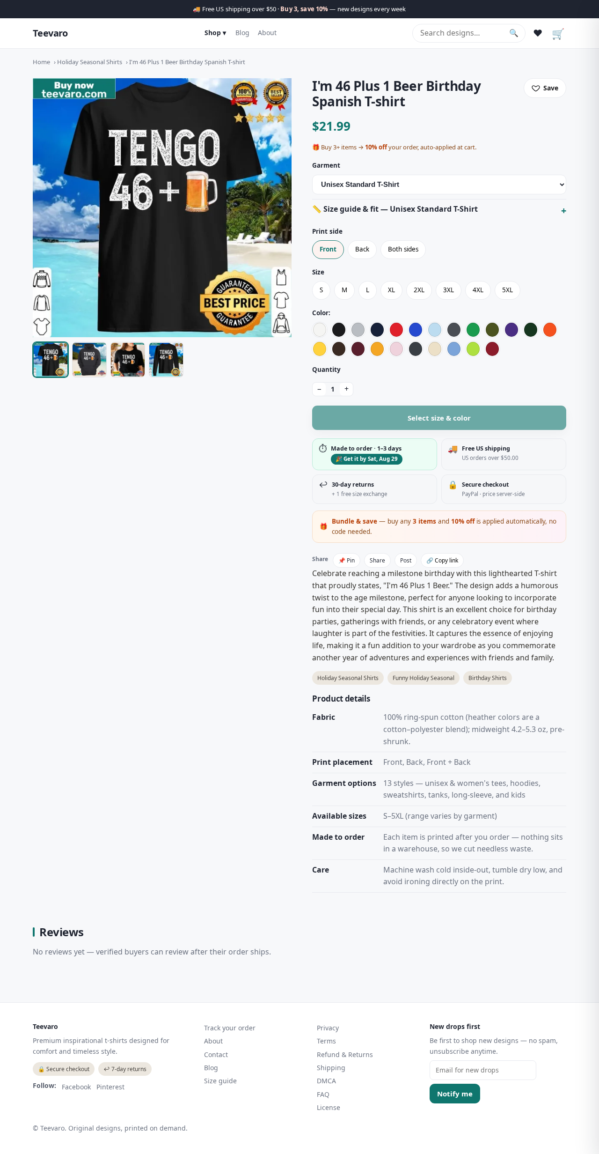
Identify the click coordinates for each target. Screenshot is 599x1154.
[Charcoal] (453, 329)
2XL (419, 290)
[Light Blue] (434, 329)
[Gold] (377, 348)
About (267, 32)
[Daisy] (319, 348)
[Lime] (473, 348)
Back (362, 249)
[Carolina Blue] (453, 348)
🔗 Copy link (442, 560)
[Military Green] (492, 329)
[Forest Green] (530, 329)
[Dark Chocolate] (338, 348)
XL (391, 290)
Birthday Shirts (487, 678)
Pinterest (110, 1086)
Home (41, 62)
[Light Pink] (396, 348)
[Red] (396, 329)
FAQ (323, 1094)
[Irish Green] (473, 329)
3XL (448, 290)
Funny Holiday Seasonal (423, 678)
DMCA (326, 1080)
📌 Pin (346, 560)
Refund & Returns (345, 1054)
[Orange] (549, 329)
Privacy (328, 1027)
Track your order (230, 1027)
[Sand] (434, 348)
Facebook (76, 1086)
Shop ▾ (215, 32)
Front (328, 249)
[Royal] (415, 329)
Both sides (403, 249)
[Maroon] (358, 348)
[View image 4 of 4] (166, 359)
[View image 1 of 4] (50, 359)
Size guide (220, 1080)
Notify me (455, 1093)
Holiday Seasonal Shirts (89, 62)
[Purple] (511, 329)
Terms (326, 1040)
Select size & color (439, 417)
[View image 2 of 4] (89, 359)
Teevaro (50, 33)
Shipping (331, 1067)
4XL (478, 290)
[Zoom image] (162, 207)
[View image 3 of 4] (127, 359)
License (328, 1107)
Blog (242, 32)
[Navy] (377, 329)
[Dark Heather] (415, 348)
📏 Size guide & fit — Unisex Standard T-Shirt (395, 209)
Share (377, 560)
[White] (319, 329)
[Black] (338, 329)
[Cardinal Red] (492, 348)
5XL (507, 290)
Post (405, 560)
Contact (216, 1054)
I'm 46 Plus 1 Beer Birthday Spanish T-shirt (187, 62)
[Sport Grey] (358, 329)
